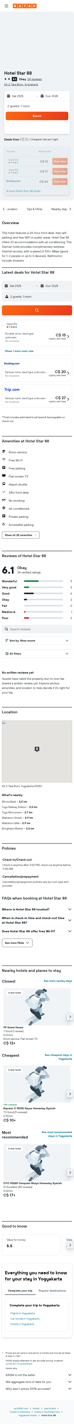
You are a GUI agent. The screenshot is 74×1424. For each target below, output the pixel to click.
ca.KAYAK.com (21, 1408)
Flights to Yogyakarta (22, 1313)
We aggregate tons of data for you (28, 1382)
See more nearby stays (58, 981)
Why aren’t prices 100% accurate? (28, 1389)
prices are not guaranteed (19, 1363)
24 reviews (34, 79)
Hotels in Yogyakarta (22, 1324)
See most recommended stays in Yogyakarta (57, 1134)
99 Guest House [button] (13, 1027)
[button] (6, 6)
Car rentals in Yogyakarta (24, 1318)
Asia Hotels (50, 1408)
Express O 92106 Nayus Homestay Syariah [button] (29, 1108)
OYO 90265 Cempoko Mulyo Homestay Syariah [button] (32, 1183)
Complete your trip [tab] (20, 1290)
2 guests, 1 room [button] (18, 106)
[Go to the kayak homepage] (25, 6)
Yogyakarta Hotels (27, 1415)
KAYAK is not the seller (20, 1375)
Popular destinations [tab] (52, 1290)
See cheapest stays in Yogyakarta (58, 1057)
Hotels (36, 1408)
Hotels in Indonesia (20, 1411)
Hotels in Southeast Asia (47, 1411)
